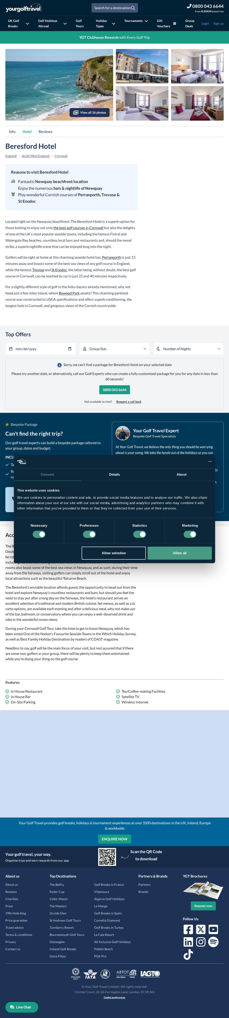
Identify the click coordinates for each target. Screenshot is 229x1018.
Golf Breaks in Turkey (109, 927)
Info (12, 131)
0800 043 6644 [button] (114, 390)
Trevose (38, 270)
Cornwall (61, 156)
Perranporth (111, 257)
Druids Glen (58, 913)
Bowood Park (69, 293)
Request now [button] (203, 906)
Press (9, 906)
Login (205, 23)
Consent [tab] (47, 474)
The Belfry (57, 884)
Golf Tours (80, 23)
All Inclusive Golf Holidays (112, 942)
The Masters (58, 906)
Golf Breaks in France (109, 884)
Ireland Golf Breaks (63, 949)
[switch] (89, 534)
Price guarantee (16, 920)
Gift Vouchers (163, 23)
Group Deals (189, 23)
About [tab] (182, 474)
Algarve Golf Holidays (109, 899)
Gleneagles (57, 942)
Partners (144, 884)
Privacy (10, 942)
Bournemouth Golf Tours (67, 935)
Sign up (219, 23)
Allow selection (114, 553)
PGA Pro (100, 956)
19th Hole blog (15, 913)
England (11, 156)
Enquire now (114, 839)
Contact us (12, 949)
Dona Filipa (58, 956)
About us (11, 884)
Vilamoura (101, 892)
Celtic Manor (59, 899)
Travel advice (14, 927)
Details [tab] (114, 474)
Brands (143, 892)
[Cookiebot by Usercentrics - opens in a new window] (192, 461)
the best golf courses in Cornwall (78, 228)
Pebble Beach (103, 949)
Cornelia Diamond (107, 920)
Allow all (180, 553)
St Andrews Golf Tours (65, 920)
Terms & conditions (18, 935)
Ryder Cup (57, 892)
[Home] (23, 8)
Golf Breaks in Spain (108, 913)
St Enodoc (59, 270)
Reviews (45, 131)
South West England (35, 156)
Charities (11, 899)
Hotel (27, 131)
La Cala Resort (104, 935)
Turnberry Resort (62, 927)
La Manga (100, 906)
